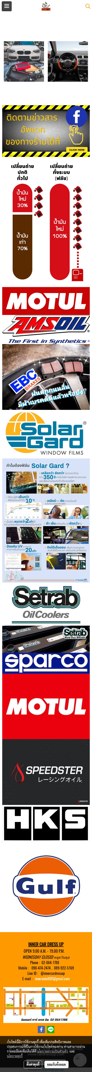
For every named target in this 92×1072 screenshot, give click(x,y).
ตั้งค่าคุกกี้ (33, 1064)
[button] (86, 6)
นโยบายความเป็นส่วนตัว (52, 1051)
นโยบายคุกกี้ (15, 1056)
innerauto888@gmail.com (52, 978)
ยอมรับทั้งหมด (56, 1064)
